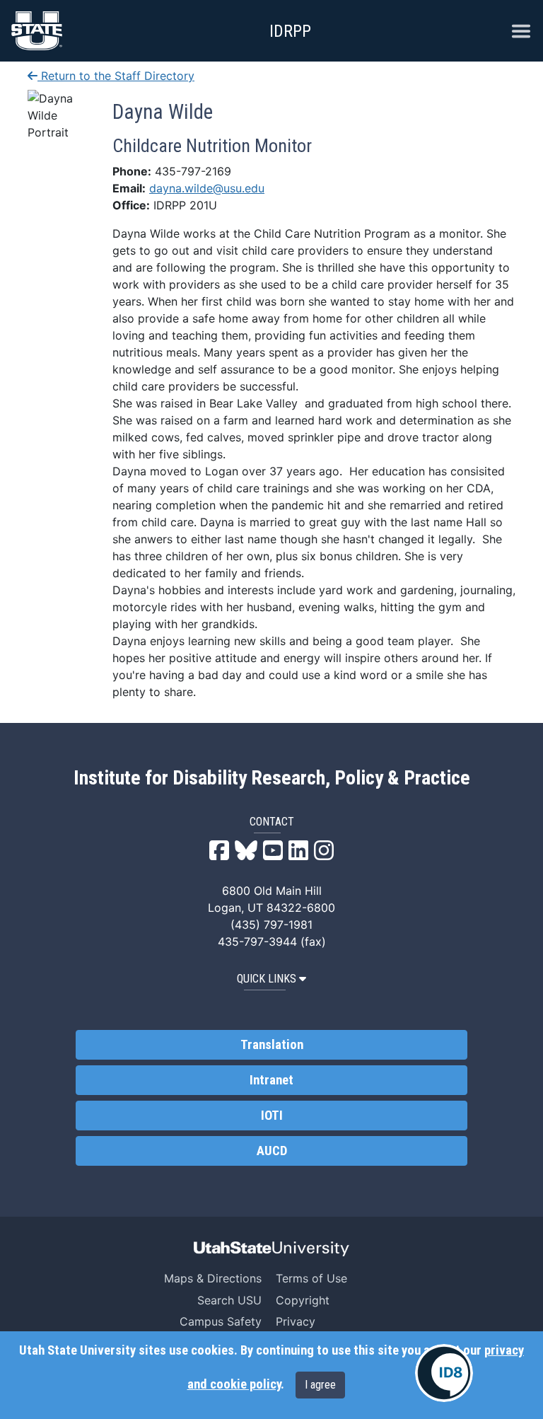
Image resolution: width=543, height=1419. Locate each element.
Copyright (302, 1300)
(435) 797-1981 (271, 924)
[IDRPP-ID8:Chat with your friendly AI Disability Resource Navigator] (444, 1373)
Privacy (295, 1321)
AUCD (272, 1151)
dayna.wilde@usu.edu (206, 188)
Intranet (271, 1080)
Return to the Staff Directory (115, 76)
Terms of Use (311, 1278)
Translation (271, 1045)
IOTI (272, 1115)
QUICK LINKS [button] (266, 978)
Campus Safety (221, 1321)
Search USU (229, 1300)
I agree (320, 1384)
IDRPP (290, 31)
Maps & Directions (213, 1278)
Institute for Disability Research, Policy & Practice (272, 778)
